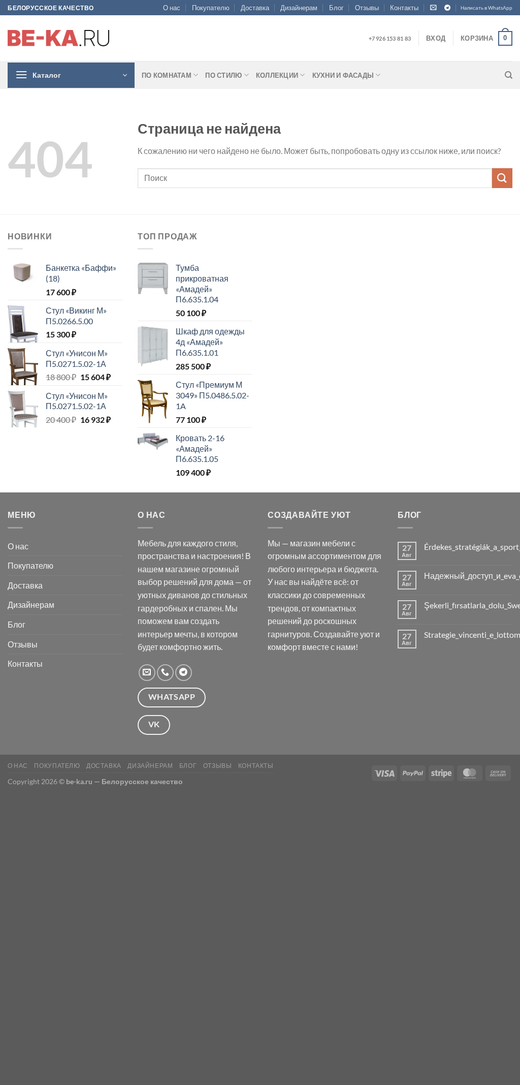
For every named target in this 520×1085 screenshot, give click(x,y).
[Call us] (165, 672)
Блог (336, 8)
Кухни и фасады (343, 75)
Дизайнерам (298, 8)
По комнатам (166, 75)
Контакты (404, 8)
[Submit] (502, 178)
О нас (171, 8)
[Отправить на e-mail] (147, 672)
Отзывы (367, 8)
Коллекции (277, 75)
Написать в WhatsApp (486, 8)
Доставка (255, 8)
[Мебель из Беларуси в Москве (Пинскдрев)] (58, 38)
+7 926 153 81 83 (390, 38)
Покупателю (211, 8)
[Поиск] (508, 75)
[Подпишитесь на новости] (433, 7)
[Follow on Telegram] (447, 8)
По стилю (223, 75)
